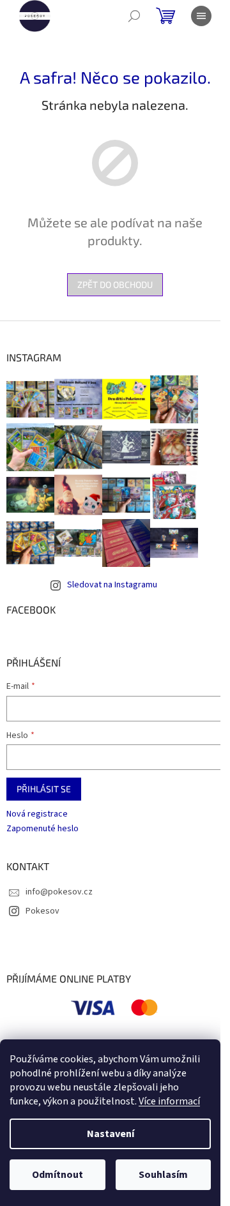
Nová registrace (37, 814)
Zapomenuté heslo (42, 829)
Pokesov (42, 911)
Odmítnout (57, 1175)
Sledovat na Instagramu (112, 584)
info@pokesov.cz (59, 892)
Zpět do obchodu (115, 284)
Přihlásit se (44, 788)
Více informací (169, 1101)
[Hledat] (134, 16)
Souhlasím (163, 1175)
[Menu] (201, 16)
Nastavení (110, 1134)
